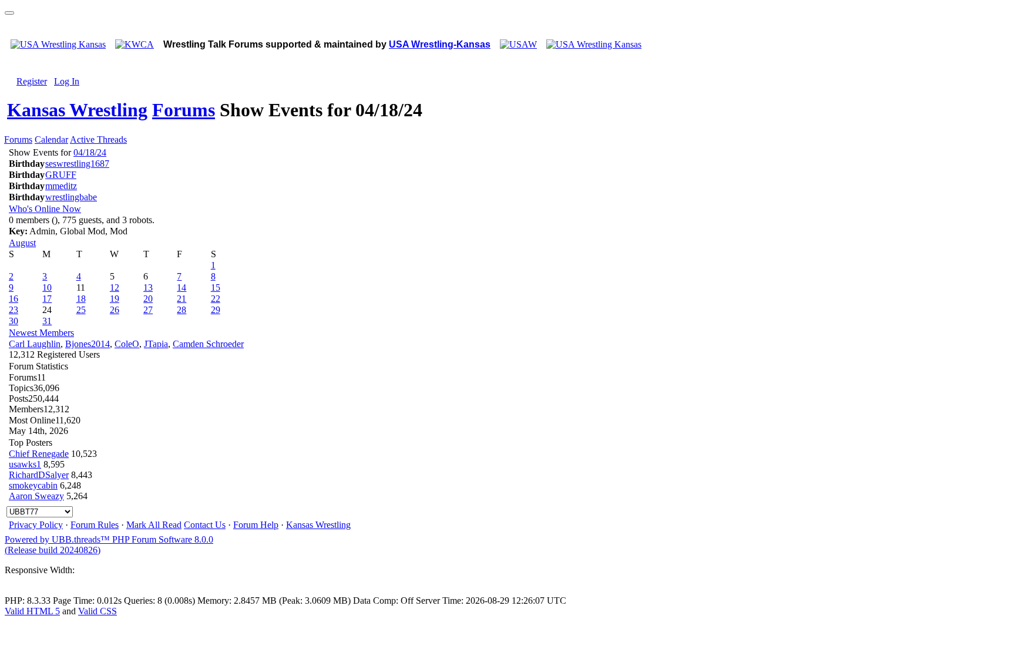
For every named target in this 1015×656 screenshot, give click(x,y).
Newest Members (41, 333)
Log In (66, 81)
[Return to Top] (9, 13)
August (22, 243)
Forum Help (255, 525)
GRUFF (60, 175)
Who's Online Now (45, 209)
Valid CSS (97, 611)
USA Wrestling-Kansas (439, 44)
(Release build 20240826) (52, 550)
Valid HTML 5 (32, 611)
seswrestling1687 (77, 164)
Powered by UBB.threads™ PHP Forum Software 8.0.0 (109, 539)
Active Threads (98, 139)
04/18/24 (89, 152)
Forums (183, 109)
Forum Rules (94, 525)
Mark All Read (154, 525)
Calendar (51, 139)
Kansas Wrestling (77, 109)
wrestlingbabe (71, 197)
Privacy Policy (36, 525)
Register (31, 81)
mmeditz (61, 186)
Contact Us (205, 525)
